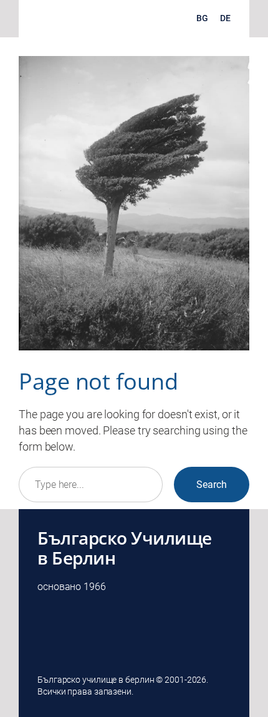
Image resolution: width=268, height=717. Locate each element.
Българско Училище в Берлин (124, 547)
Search (211, 484)
